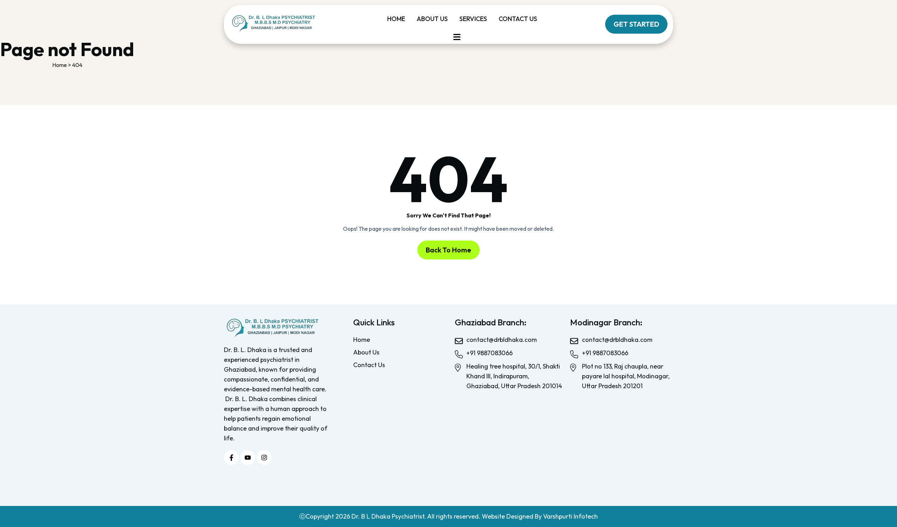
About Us (432, 19)
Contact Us (518, 19)
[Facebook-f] (231, 457)
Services (473, 19)
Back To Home (448, 249)
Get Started (636, 24)
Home (396, 19)
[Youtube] (247, 457)
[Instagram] (264, 457)
